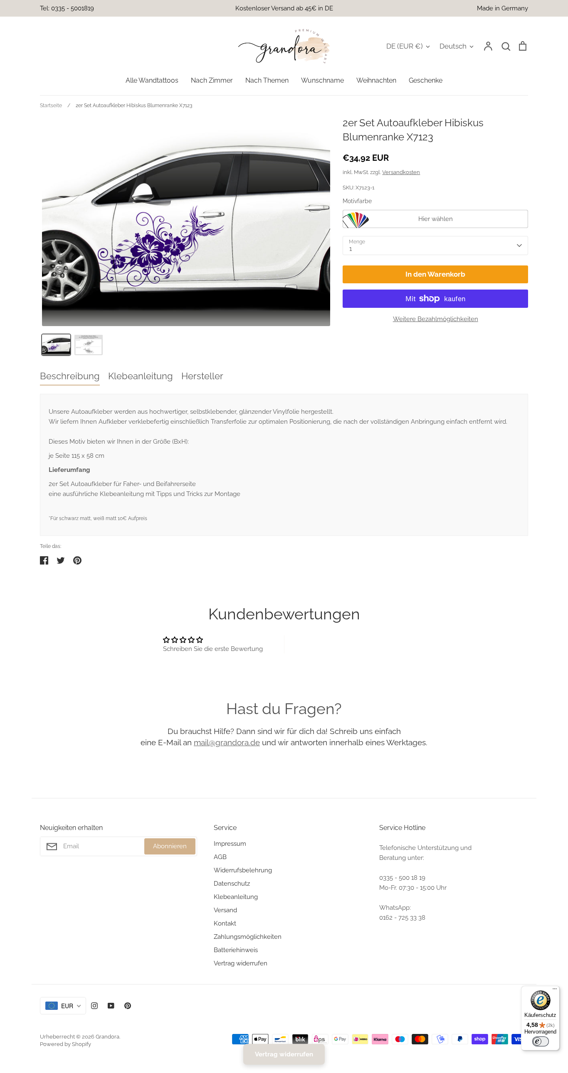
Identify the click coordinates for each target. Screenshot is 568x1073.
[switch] (540, 1041)
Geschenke (425, 80)
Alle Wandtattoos (152, 80)
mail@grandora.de (227, 742)
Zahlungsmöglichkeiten (248, 936)
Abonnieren (170, 846)
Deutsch (453, 46)
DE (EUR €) (404, 46)
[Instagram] (94, 1005)
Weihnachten (376, 80)
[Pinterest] (127, 1005)
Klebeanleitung (236, 897)
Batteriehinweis (236, 950)
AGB (220, 857)
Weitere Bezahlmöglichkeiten (435, 319)
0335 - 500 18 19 (402, 877)
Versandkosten (401, 172)
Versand (225, 910)
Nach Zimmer (212, 80)
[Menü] (555, 991)
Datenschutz (232, 883)
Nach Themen (267, 80)
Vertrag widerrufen (240, 963)
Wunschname (322, 80)
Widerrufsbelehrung (243, 870)
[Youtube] (111, 1005)
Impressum (230, 843)
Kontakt (225, 923)
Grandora (107, 1037)
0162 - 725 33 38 (402, 917)
